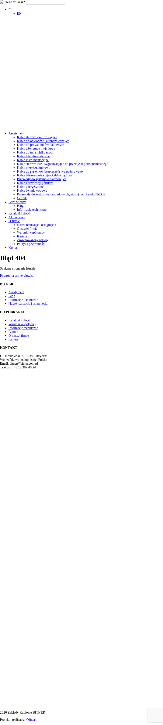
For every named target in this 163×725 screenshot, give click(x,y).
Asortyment (16, 133)
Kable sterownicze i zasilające (37, 137)
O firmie (14, 221)
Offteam (31, 719)
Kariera (22, 236)
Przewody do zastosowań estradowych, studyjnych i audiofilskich (61, 194)
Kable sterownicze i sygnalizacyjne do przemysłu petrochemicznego (62, 164)
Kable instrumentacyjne (33, 160)
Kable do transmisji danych (35, 152)
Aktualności (16, 217)
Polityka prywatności (31, 244)
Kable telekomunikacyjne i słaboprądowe (44, 175)
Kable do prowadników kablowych (41, 145)
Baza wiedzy (17, 202)
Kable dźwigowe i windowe (36, 148)
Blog (20, 206)
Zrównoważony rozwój (33, 240)
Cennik (22, 198)
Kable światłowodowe (32, 190)
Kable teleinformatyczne (33, 156)
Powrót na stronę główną (17, 275)
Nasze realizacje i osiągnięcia (36, 225)
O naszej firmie (27, 228)
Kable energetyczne (30, 186)
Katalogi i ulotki (19, 213)
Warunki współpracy (31, 232)
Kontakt (13, 247)
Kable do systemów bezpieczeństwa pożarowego (50, 171)
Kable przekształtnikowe (33, 167)
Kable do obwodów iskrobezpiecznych (43, 141)
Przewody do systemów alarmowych (41, 179)
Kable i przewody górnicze (35, 183)
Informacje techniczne (31, 209)
